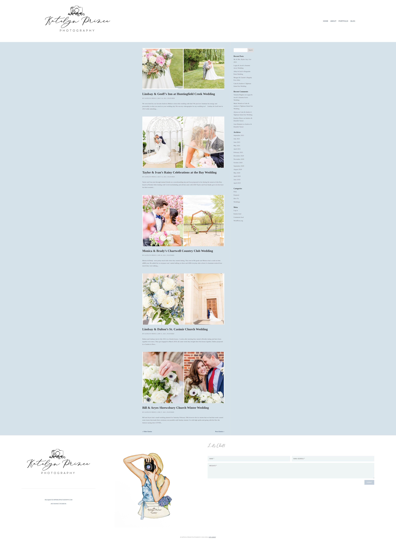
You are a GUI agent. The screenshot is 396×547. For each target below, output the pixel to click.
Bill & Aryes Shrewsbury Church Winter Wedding (175, 407)
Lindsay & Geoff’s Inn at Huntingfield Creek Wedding (178, 94)
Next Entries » (219, 431)
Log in (236, 210)
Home (325, 21)
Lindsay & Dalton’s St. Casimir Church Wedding (175, 329)
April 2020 (237, 176)
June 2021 (237, 142)
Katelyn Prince (151, 98)
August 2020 (238, 169)
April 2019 (237, 183)
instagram (54, 504)
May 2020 (237, 173)
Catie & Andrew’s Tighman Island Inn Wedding (243, 106)
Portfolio (343, 21)
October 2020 (238, 162)
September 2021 (239, 135)
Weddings (237, 202)
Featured (171, 98)
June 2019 (237, 179)
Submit (369, 482)
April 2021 (237, 149)
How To (236, 198)
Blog (353, 21)
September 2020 (239, 166)
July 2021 (237, 139)
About (333, 21)
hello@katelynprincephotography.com (58, 500)
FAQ (235, 192)
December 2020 (239, 156)
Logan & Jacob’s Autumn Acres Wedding (243, 97)
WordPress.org (238, 220)
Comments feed (239, 217)
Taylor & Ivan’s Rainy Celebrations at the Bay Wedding (179, 172)
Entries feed (237, 214)
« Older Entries (147, 431)
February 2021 (238, 152)
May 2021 (237, 145)
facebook (63, 504)
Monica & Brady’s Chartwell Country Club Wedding (177, 251)
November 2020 (239, 159)
